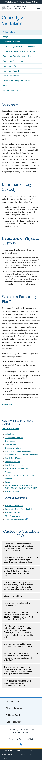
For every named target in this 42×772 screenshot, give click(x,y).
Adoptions (7, 37)
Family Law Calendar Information (17, 56)
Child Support (10, 441)
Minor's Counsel (13, 516)
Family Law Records (11, 71)
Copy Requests (11, 444)
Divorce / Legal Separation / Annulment (19, 46)
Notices (8, 472)
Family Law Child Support (13, 61)
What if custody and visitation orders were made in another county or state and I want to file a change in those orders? (18, 615)
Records (8, 482)
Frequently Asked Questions (16, 468)
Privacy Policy (7, 754)
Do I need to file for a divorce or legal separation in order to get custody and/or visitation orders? (18, 559)
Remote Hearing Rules (12, 90)
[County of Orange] (14, 9)
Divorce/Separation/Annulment (18, 451)
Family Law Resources (12, 76)
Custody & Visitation (11, 41)
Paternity (7, 85)
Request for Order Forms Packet (18, 509)
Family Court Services (14, 458)
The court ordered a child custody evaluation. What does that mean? (18, 645)
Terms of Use (26, 754)
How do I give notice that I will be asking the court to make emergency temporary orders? (18, 683)
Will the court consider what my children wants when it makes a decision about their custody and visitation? (18, 656)
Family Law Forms (12, 512)
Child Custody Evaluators (16, 519)
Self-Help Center (12, 491)
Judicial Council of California (21, 2)
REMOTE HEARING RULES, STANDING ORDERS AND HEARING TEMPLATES (21, 486)
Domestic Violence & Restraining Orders (20, 51)
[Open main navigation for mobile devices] (38, 8)
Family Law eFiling (12, 461)
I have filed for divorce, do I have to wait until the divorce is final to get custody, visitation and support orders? (19, 572)
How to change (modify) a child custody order (17, 604)
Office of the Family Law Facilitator (17, 80)
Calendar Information (14, 437)
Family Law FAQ (10, 66)
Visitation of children (13, 596)
